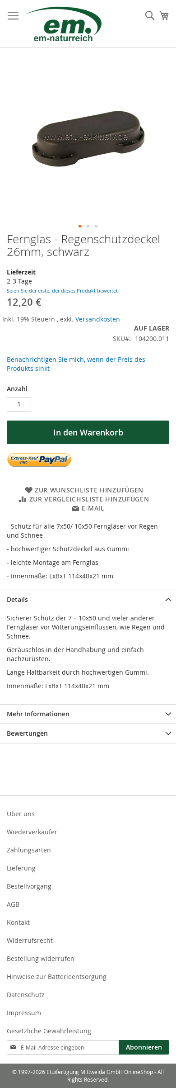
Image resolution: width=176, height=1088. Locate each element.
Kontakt (18, 922)
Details (17, 599)
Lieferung (21, 868)
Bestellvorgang (29, 886)
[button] (80, 226)
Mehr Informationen (38, 714)
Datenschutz (26, 994)
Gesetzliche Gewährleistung (49, 1031)
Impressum (24, 1012)
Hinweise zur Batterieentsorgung (57, 976)
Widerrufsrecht (30, 940)
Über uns (21, 813)
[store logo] (63, 23)
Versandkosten (97, 319)
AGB (13, 904)
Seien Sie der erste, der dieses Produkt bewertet (62, 290)
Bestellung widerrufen (40, 958)
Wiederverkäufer (32, 832)
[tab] (88, 599)
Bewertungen (27, 733)
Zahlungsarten (29, 850)
